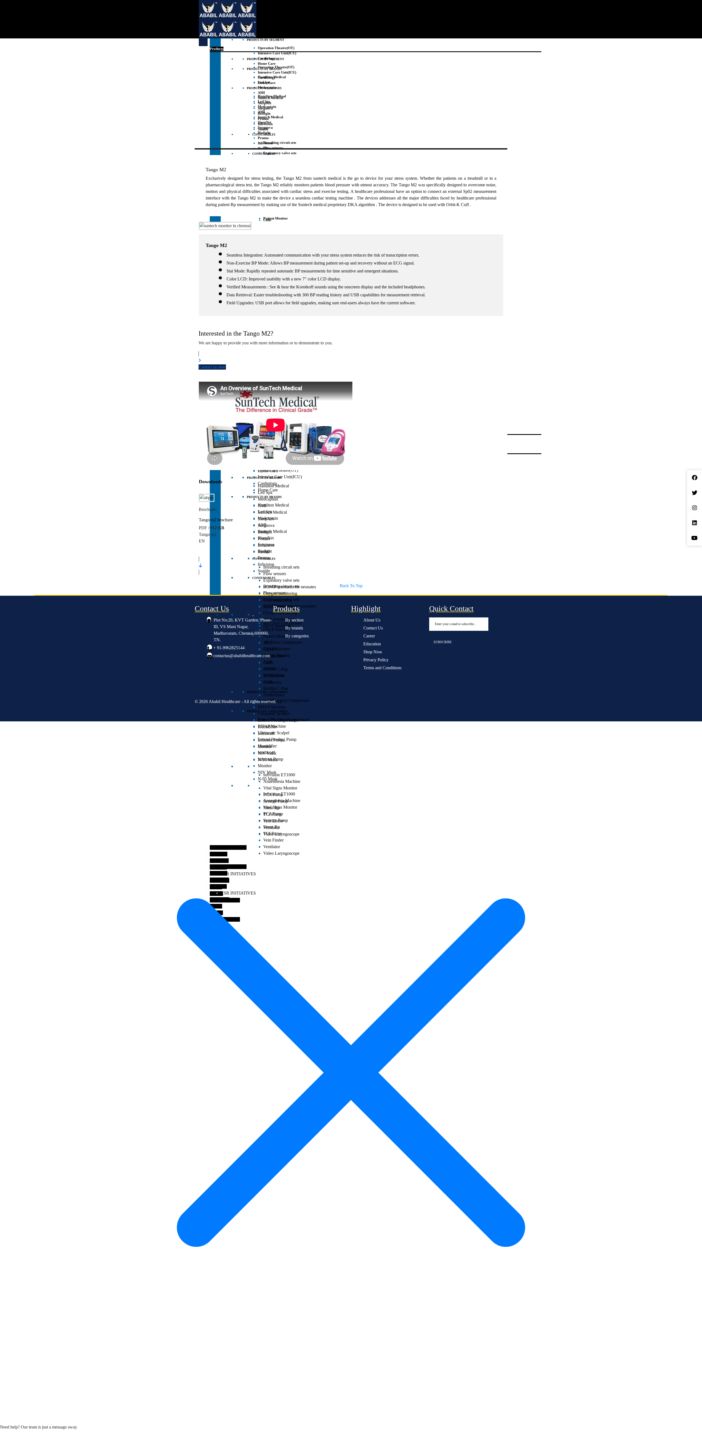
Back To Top (351, 585)
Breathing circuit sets (281, 586)
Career (369, 636)
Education (372, 644)
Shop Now (372, 651)
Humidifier (267, 746)
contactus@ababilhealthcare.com (241, 655)
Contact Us (373, 628)
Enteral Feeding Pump (277, 739)
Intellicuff (266, 752)
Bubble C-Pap (275, 688)
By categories (297, 636)
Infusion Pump (270, 759)
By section (294, 620)
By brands (294, 628)
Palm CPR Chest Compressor (283, 700)
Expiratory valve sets (281, 580)
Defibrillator (273, 695)
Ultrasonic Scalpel (273, 732)
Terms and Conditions (382, 667)
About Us (371, 620)
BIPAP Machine (272, 726)
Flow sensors (274, 592)
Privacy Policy (376, 659)
